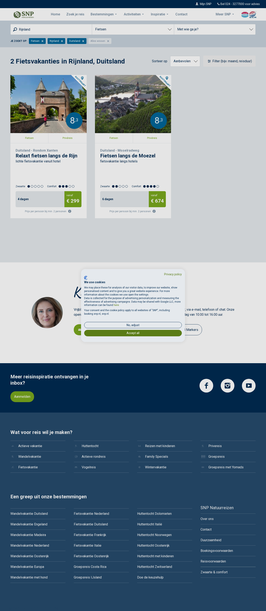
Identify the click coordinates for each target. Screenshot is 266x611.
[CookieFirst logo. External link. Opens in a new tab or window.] (85, 278)
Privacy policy (173, 274)
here (116, 305)
